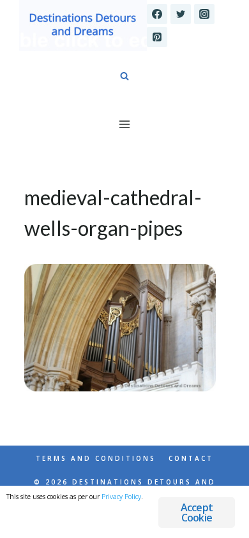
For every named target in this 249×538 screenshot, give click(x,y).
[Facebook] (157, 14)
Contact (191, 458)
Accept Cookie (197, 512)
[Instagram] (204, 14)
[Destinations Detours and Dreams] (83, 25)
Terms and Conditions (96, 458)
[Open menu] (125, 124)
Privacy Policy (121, 496)
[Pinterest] (157, 37)
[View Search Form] (124, 76)
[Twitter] (180, 14)
